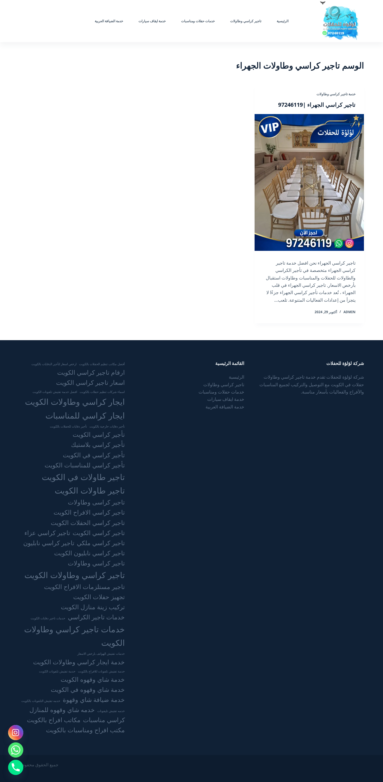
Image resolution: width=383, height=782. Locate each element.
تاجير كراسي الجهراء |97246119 (317, 104)
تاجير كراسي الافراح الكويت (89, 512)
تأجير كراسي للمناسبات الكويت (85, 465)
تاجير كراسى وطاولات (96, 502)
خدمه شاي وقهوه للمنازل (62, 710)
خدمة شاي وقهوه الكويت (93, 679)
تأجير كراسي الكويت (99, 434)
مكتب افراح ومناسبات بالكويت (85, 730)
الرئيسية (283, 21)
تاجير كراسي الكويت (99, 533)
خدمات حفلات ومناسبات (198, 21)
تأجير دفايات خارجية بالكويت (107, 426)
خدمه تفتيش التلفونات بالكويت (40, 701)
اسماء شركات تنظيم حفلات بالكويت (102, 392)
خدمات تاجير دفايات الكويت (48, 618)
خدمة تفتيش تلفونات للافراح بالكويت (101, 671)
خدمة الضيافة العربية (109, 21)
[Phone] (15, 767)
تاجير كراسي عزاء (47, 533)
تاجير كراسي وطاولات (245, 21)
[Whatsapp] (15, 750)
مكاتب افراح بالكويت (53, 720)
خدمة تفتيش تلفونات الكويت (57, 671)
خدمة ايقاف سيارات (152, 21)
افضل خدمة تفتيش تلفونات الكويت (55, 392)
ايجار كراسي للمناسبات (85, 415)
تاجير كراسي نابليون (48, 543)
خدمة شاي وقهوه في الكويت (88, 689)
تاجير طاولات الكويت (90, 490)
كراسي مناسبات (104, 720)
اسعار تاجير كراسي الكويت (90, 382)
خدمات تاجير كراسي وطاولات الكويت (74, 636)
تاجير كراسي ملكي (101, 543)
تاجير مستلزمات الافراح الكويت (84, 587)
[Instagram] (15, 732)
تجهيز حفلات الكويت (99, 597)
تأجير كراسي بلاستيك (98, 444)
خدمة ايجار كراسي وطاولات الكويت (79, 662)
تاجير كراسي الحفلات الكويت (88, 523)
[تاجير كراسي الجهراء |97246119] (309, 182)
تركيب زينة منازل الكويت (93, 607)
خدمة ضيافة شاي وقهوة (94, 699)
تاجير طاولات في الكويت (83, 477)
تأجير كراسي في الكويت (94, 455)
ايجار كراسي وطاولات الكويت (75, 401)
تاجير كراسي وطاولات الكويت (74, 575)
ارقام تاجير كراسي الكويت (91, 372)
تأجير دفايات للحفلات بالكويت (68, 426)
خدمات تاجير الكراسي (96, 617)
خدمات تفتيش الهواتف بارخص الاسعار (101, 654)
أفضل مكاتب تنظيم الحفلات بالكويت (102, 364)
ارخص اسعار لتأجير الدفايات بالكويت (54, 364)
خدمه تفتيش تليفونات (111, 711)
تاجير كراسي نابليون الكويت (89, 553)
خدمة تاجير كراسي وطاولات (336, 94)
